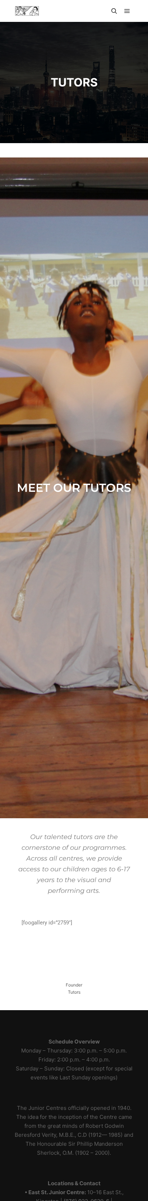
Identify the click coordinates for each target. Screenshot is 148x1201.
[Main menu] (127, 11)
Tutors (74, 992)
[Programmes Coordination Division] (27, 11)
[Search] (114, 11)
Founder (74, 985)
